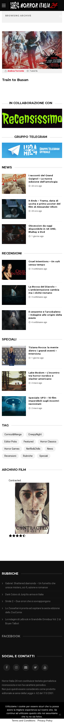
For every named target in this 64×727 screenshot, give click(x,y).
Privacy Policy (45, 720)
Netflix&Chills (33, 448)
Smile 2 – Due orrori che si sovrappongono (28, 601)
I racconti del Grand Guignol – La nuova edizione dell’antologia (43, 178)
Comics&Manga (13, 434)
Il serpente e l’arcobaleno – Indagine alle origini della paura (45, 314)
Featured (28, 441)
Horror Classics (48, 441)
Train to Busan (15, 80)
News (50, 448)
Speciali (43, 456)
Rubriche (28, 456)
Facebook (11, 636)
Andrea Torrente (16, 71)
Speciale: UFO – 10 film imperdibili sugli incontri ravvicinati (44, 400)
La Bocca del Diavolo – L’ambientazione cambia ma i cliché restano (44, 289)
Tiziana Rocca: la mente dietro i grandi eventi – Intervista (43, 350)
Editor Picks (10, 441)
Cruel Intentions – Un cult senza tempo (44, 263)
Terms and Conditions (23, 720)
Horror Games (11, 448)
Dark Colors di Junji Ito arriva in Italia (24, 594)
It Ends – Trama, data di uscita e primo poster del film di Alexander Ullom (44, 203)
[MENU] (4, 5)
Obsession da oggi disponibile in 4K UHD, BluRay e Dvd (42, 228)
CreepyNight (35, 434)
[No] (59, 714)
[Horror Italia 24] (33, 10)
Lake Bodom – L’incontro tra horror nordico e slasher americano (44, 375)
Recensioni (10, 456)
